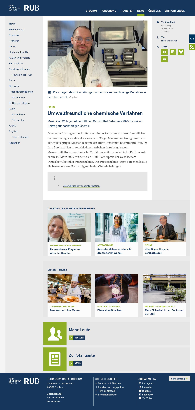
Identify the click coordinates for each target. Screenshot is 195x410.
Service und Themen (109, 383)
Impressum (53, 401)
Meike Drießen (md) (169, 41)
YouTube (147, 398)
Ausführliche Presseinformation (81, 185)
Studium (91, 10)
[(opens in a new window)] (22, 8)
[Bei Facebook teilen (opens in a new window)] (164, 52)
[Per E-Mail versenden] (164, 59)
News (140, 10)
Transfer (126, 10)
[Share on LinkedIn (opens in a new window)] (173, 52)
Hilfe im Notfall (106, 390)
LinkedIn (147, 387)
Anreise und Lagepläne (111, 387)
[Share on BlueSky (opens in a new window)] (181, 52)
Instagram (148, 383)
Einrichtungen (175, 10)
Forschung (108, 10)
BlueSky (146, 390)
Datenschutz (54, 393)
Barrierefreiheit (55, 397)
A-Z (192, 38)
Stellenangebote (107, 394)
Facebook (147, 394)
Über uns (154, 10)
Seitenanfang (179, 378)
